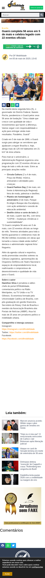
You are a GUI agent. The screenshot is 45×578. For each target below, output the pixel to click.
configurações (37, 567)
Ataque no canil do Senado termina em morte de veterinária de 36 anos (31, 451)
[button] (3, 8)
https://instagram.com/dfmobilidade (18, 329)
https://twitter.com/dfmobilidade (23, 332)
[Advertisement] (22, 381)
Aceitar (7, 574)
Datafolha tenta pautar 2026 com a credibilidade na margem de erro (31, 477)
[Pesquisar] (41, 15)
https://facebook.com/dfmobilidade (18, 339)
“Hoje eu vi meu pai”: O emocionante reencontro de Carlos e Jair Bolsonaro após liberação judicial (31, 439)
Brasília (5, 28)
